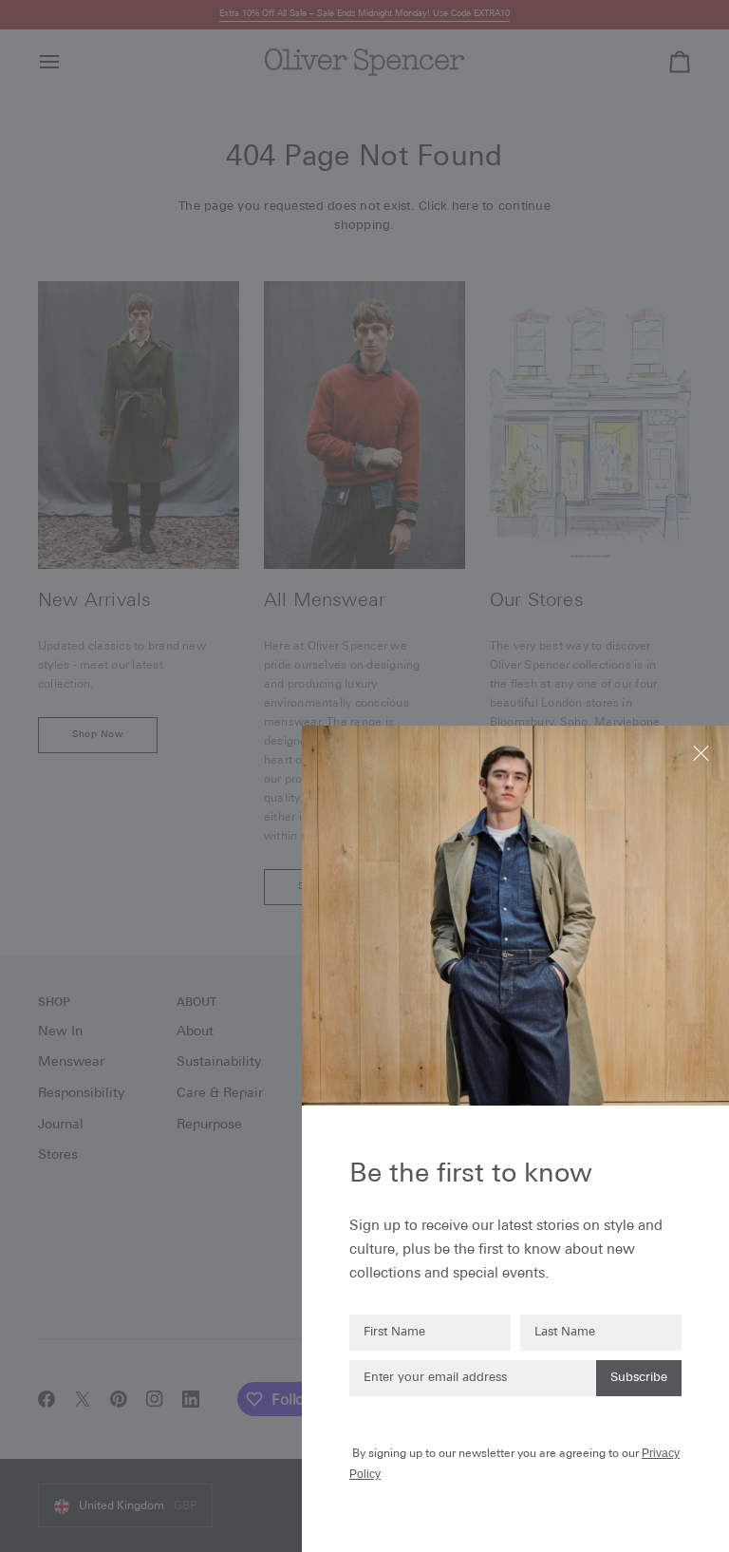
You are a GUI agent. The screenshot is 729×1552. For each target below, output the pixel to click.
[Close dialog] (703, 752)
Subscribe (638, 1378)
